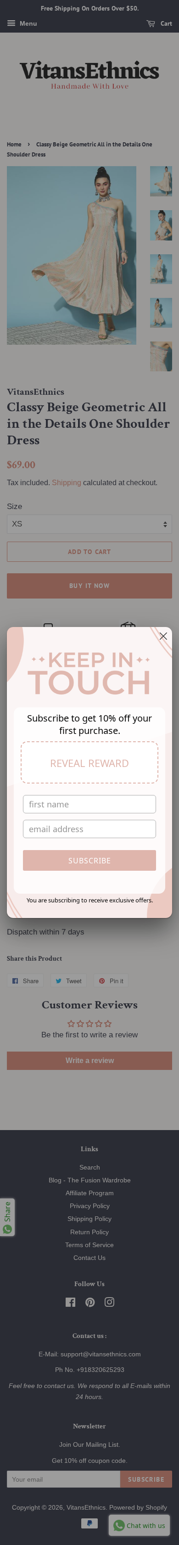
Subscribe (89, 861)
